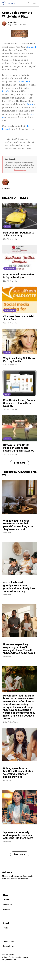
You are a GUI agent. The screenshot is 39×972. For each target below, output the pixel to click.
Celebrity (7, 439)
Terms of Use (8, 941)
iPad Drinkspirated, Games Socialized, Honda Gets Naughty (19, 403)
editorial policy (11, 148)
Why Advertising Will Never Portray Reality (19, 360)
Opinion (7, 352)
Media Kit (7, 909)
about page (26, 148)
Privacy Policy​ (8, 946)
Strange (7, 226)
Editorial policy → (20, 170)
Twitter (6, 928)
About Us (6, 900)
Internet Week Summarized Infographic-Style (19, 276)
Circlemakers (24, 81)
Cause (7, 394)
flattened (31, 46)
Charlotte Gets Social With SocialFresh (18, 318)
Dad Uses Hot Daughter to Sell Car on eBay (18, 234)
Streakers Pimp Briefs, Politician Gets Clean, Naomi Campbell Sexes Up (18, 448)
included (6, 91)
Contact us (7, 905)
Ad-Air (30, 104)
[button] (34, 3)
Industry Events (10, 268)
